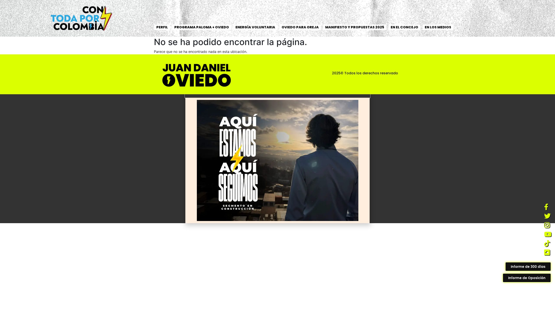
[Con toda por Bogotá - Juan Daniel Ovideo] (80, 18)
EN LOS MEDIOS (438, 27)
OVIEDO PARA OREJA (300, 27)
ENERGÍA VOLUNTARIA (255, 27)
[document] (277, 158)
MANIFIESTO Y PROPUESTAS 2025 (354, 27)
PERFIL (162, 27)
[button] (277, 96)
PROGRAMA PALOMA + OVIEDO (201, 27)
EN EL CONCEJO (404, 27)
